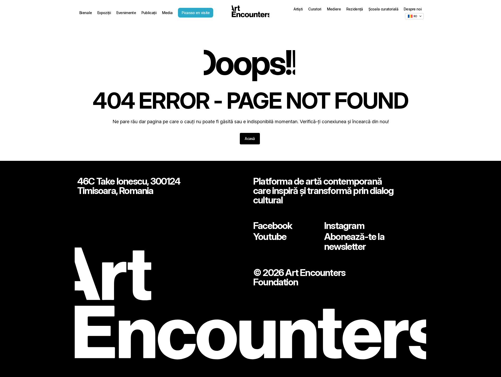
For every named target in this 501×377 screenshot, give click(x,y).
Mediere (334, 9)
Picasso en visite (196, 12)
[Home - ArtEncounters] (250, 12)
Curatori (314, 9)
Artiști (298, 9)
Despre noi (413, 9)
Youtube (269, 236)
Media (167, 12)
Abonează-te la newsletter (354, 241)
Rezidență (354, 9)
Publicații (149, 12)
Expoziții (104, 12)
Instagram (344, 225)
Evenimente (126, 12)
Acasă (250, 138)
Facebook (272, 225)
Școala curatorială (383, 9)
